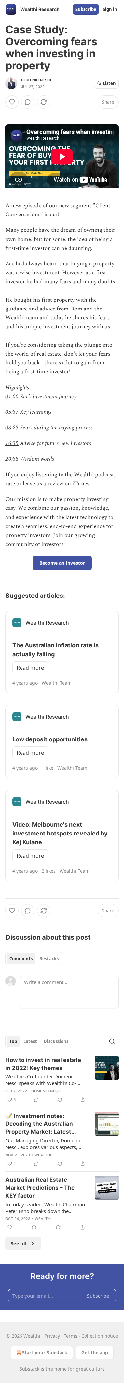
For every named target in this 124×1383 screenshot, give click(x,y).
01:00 (12, 396)
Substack (29, 1369)
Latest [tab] (30, 1041)
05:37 (12, 412)
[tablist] (33, 958)
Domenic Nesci (36, 80)
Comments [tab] (21, 959)
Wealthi (42, 1155)
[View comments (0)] (27, 102)
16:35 (12, 443)
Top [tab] (13, 1041)
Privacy (52, 1336)
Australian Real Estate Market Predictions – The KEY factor (40, 1187)
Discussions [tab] (56, 1041)
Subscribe (85, 9)
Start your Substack (44, 1352)
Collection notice (99, 1336)
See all (19, 1243)
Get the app (94, 1352)
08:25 (12, 427)
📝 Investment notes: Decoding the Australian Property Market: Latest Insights (39, 1124)
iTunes (80, 483)
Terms (70, 1336)
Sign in (110, 9)
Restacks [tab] (49, 959)
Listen (109, 83)
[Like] (12, 102)
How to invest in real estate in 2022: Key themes (43, 1064)
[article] (62, 1080)
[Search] (112, 1041)
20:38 (12, 459)
